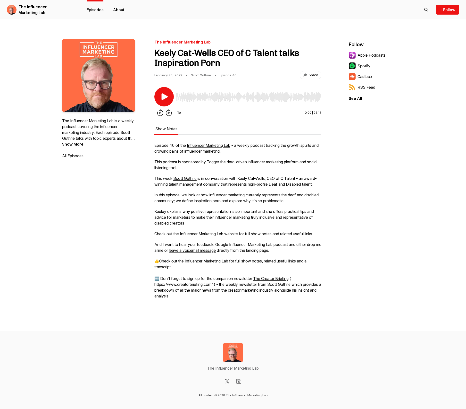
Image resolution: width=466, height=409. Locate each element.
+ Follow (447, 9)
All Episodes (72, 155)
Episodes (95, 9)
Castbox (365, 76)
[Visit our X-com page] (227, 381)
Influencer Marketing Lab (208, 145)
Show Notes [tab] (166, 128)
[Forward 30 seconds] (169, 112)
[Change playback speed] (179, 112)
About (118, 9)
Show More (72, 144)
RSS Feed (366, 87)
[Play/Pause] (164, 96)
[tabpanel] (237, 223)
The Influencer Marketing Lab (32, 9)
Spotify (364, 65)
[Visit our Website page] (238, 381)
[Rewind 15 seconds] (160, 112)
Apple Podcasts (371, 55)
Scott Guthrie (185, 178)
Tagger (213, 161)
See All (355, 98)
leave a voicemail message (192, 250)
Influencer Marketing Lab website (209, 233)
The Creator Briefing (271, 278)
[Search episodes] (426, 10)
